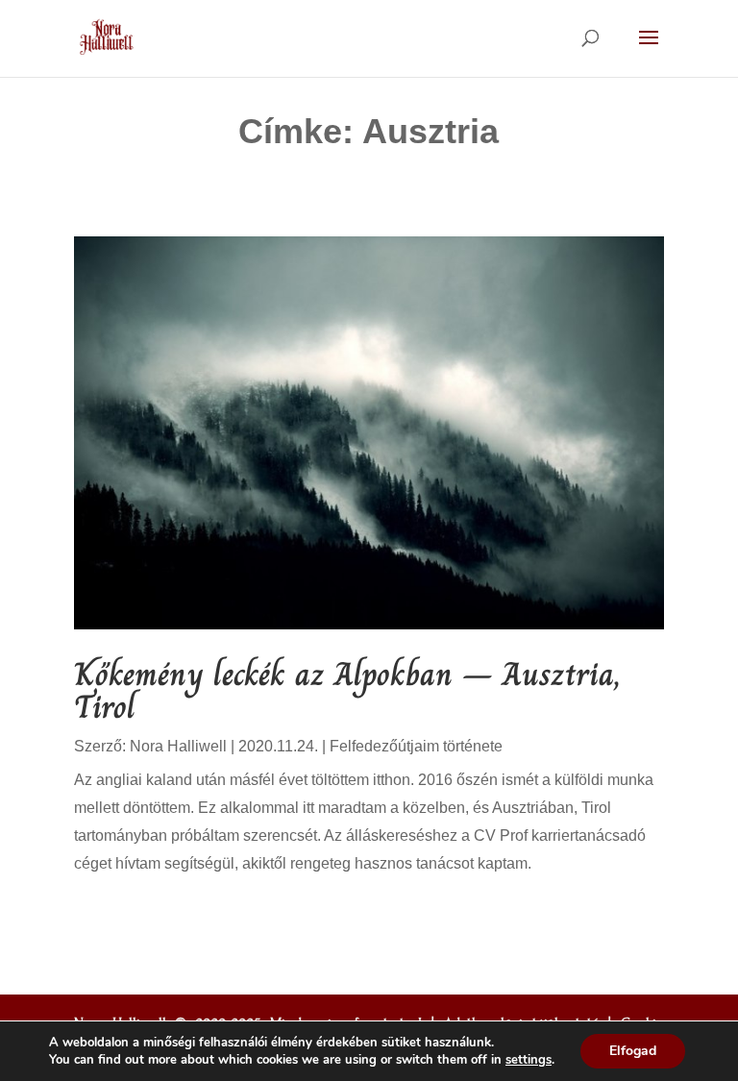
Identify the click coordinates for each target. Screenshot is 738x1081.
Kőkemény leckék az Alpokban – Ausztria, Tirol (347, 690)
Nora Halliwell (178, 746)
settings (528, 1060)
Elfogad (632, 1051)
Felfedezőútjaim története (416, 746)
